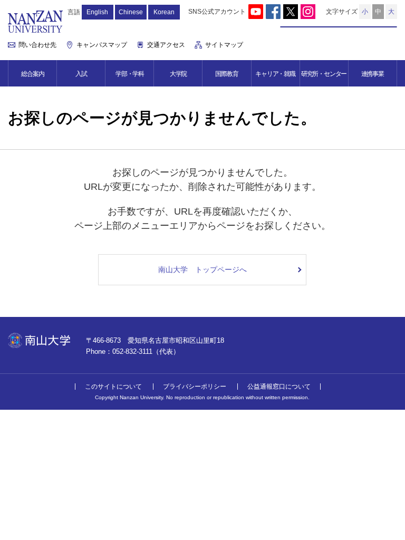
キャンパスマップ (101, 45)
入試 (81, 74)
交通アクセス (166, 45)
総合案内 (32, 74)
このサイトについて (113, 386)
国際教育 (226, 74)
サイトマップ (224, 45)
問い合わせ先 (37, 45)
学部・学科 (129, 74)
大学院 (178, 74)
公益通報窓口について (279, 386)
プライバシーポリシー (194, 386)
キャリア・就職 (275, 74)
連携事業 (372, 74)
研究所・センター (323, 74)
